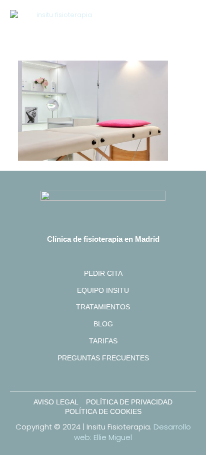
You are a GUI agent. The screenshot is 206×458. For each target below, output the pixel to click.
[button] (188, 20)
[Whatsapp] (124, 377)
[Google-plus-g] (82, 377)
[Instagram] (103, 377)
